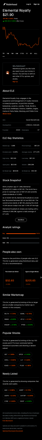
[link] (28, 4)
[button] (4, 54)
